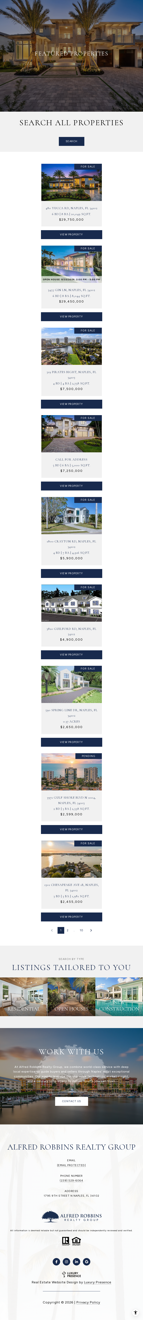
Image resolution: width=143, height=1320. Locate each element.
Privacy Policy (88, 1302)
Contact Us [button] (71, 1101)
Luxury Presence (97, 1282)
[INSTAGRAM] (66, 1261)
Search (71, 141)
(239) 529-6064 (71, 1180)
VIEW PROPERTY (71, 234)
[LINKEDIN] (76, 1261)
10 (81, 930)
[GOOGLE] (86, 1261)
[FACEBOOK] (56, 1261)
